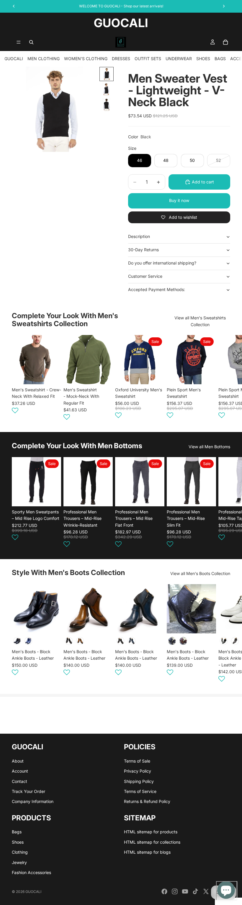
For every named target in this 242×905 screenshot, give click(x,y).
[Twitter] (206, 891)
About (18, 760)
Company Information (32, 801)
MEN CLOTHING (43, 58)
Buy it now (179, 200)
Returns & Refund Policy (147, 801)
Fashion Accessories (31, 872)
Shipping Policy (139, 781)
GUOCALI (13, 58)
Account (20, 770)
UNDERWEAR (179, 58)
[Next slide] (223, 378)
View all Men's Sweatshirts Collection (200, 321)
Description (139, 236)
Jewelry (19, 862)
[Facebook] (164, 891)
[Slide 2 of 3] (106, 89)
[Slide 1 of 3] (106, 74)
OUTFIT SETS (148, 58)
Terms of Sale (137, 760)
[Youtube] (185, 891)
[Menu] (18, 42)
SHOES (203, 58)
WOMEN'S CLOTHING (85, 58)
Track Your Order (28, 791)
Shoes (18, 842)
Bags (17, 831)
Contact (19, 781)
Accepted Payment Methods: (156, 289)
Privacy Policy (137, 770)
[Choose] (52, 375)
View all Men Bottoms (209, 446)
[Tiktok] (195, 891)
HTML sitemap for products (150, 831)
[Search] (31, 42)
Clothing (20, 852)
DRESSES (121, 58)
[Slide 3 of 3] (106, 104)
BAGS (220, 58)
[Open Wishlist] (15, 410)
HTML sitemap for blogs (147, 852)
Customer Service (145, 276)
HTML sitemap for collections (152, 842)
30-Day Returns (143, 249)
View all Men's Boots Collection (200, 573)
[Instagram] (174, 891)
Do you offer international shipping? (162, 262)
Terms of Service (140, 791)
